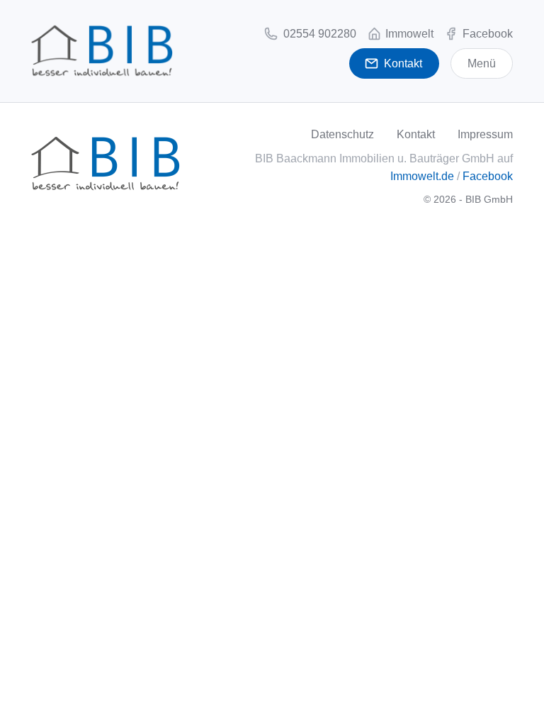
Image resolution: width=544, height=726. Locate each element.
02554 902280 (318, 34)
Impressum (485, 134)
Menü (482, 63)
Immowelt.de (422, 176)
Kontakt (416, 134)
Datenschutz (342, 134)
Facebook (488, 176)
